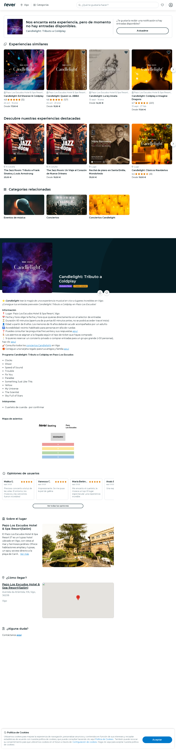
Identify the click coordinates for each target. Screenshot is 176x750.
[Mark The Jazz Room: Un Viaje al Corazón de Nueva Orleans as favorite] (83, 126)
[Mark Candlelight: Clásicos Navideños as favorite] (168, 126)
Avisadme (142, 30)
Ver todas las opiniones (58, 506)
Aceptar (157, 739)
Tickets (145, 291)
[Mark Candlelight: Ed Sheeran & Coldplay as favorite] (41, 52)
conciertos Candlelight (38, 345)
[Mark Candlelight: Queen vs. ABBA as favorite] (83, 52)
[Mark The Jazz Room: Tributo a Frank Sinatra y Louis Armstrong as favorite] (41, 126)
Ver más (24, 554)
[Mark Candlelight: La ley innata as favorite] (126, 52)
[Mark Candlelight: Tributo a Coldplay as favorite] (106, 293)
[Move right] (173, 69)
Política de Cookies (104, 739)
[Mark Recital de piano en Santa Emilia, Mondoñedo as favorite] (126, 126)
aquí (75, 331)
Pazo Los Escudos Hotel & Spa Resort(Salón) (21, 586)
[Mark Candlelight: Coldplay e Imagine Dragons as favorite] (168, 52)
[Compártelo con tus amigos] (100, 293)
